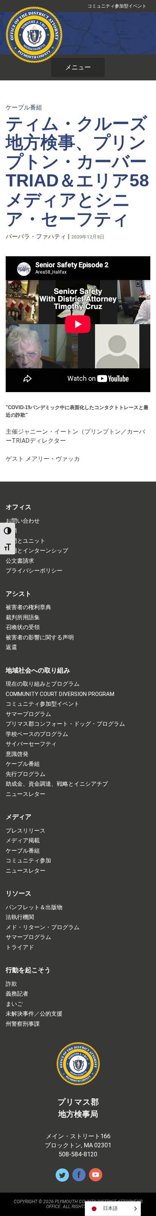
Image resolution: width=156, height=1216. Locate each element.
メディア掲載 (23, 840)
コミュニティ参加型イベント (117, 6)
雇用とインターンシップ (37, 551)
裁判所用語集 (23, 617)
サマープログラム (28, 714)
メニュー (78, 67)
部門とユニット (25, 541)
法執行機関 (20, 917)
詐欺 (11, 984)
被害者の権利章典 (28, 607)
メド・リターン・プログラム (43, 927)
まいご (14, 1004)
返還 (11, 647)
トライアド (20, 947)
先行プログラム (25, 774)
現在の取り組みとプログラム (43, 684)
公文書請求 (20, 561)
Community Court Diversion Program (60, 694)
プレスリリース (25, 831)
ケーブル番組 (24, 107)
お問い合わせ (23, 521)
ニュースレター (25, 794)
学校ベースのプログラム (37, 734)
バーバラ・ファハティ (36, 236)
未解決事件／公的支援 (34, 1014)
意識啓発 (17, 754)
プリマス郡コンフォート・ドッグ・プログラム (65, 724)
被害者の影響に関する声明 (40, 637)
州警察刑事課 (23, 1024)
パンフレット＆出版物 (34, 907)
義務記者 (17, 994)
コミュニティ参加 (28, 860)
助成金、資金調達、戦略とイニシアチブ (57, 784)
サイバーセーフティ (31, 744)
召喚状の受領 (23, 627)
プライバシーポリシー (34, 571)
